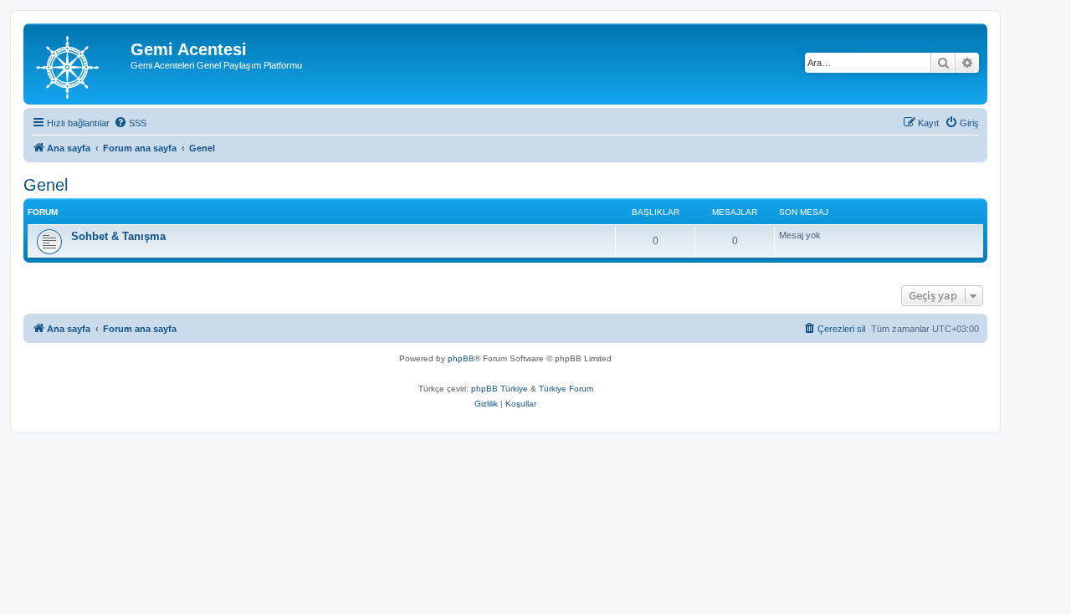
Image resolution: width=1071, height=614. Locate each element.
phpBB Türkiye (499, 388)
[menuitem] (130, 123)
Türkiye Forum (566, 388)
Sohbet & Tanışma (118, 236)
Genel (45, 185)
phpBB (461, 358)
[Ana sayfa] (79, 64)
